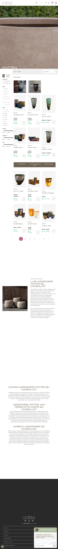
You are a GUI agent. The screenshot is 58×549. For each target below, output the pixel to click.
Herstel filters (6, 75)
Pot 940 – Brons (18, 147)
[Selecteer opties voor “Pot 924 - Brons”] (38, 156)
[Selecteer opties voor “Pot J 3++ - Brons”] (24, 199)
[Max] (14, 131)
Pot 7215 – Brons (46, 225)
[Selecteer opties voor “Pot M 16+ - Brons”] (54, 155)
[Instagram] (29, 521)
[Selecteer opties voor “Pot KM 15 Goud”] (38, 232)
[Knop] (49, 2)
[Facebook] (25, 520)
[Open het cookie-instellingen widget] (2, 546)
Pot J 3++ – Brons (18, 191)
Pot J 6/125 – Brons (33, 114)
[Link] (20, 86)
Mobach (15, 112)
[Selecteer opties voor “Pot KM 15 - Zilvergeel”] (54, 198)
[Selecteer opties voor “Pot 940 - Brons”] (24, 156)
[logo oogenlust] (7, 2)
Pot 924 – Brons (32, 147)
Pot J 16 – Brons (46, 116)
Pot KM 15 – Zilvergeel (48, 193)
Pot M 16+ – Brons (47, 149)
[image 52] (29, 517)
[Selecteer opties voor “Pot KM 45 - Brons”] (24, 123)
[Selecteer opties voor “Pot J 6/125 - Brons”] (38, 123)
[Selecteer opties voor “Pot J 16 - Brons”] (54, 122)
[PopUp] (46, 3)
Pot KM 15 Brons (18, 224)
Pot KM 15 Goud (32, 224)
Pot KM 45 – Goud (33, 191)
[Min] (3, 131)
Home (15, 71)
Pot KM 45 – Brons (19, 114)
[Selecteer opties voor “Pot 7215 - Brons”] (54, 231)
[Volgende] (48, 239)
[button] (36, 3)
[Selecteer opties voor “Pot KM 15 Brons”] (24, 231)
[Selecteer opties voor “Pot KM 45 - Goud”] (38, 199)
